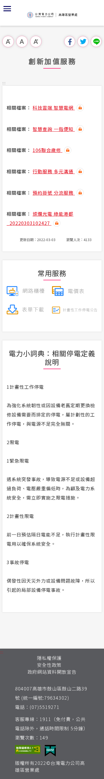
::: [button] (4, 82)
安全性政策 (49, 664)
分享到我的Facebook (69, 41)
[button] (7, 8)
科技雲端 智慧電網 (54, 107)
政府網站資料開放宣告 (52, 671)
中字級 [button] (22, 41)
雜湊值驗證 (80, 107)
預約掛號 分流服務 (54, 192)
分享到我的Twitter (82, 41)
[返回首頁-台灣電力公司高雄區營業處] (52, 15)
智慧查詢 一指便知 (54, 128)
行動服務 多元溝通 (54, 171)
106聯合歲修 (47, 150)
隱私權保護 (49, 657)
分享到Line (96, 41)
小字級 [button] (8, 41)
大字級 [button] (36, 41)
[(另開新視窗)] (25, 290)
